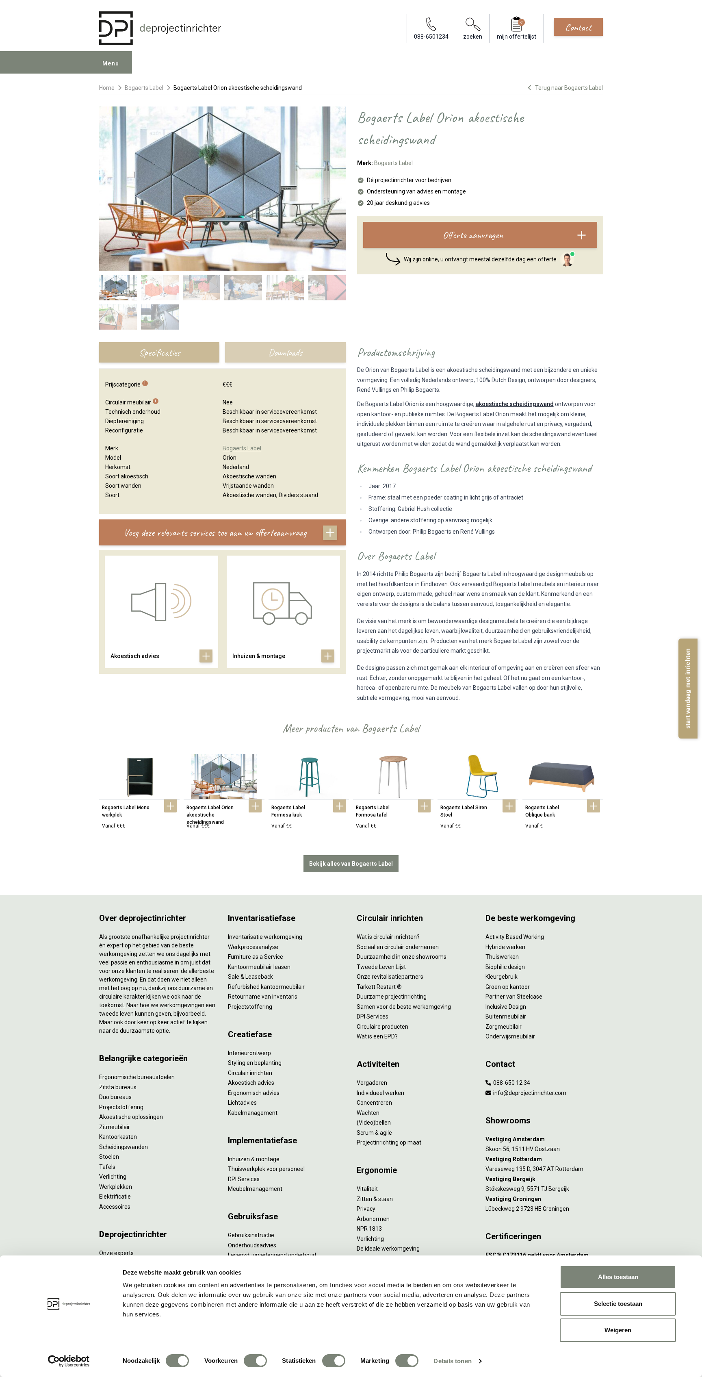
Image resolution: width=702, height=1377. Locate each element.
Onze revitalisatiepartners (390, 976)
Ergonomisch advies (254, 1093)
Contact (578, 27)
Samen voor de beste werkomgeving (404, 1006)
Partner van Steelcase (513, 996)
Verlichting (112, 1176)
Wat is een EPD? (377, 1036)
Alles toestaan (618, 1276)
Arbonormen (373, 1219)
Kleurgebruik (501, 976)
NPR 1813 (369, 1228)
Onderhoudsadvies (252, 1245)
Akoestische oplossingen (131, 1117)
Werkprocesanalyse (253, 947)
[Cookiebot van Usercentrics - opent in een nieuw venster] (68, 1361)
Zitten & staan (375, 1199)
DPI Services (244, 1179)
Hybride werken (505, 947)
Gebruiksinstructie (251, 1235)
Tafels (107, 1167)
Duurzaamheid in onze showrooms (401, 956)
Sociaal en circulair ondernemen (398, 947)
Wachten (368, 1113)
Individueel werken (380, 1093)
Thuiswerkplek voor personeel (266, 1169)
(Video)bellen (374, 1122)
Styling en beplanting (255, 1063)
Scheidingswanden (123, 1147)
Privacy (366, 1208)
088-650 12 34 (511, 1082)
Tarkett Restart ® (379, 987)
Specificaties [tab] (159, 352)
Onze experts (116, 1253)
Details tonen (452, 1360)
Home (107, 88)
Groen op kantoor (507, 987)
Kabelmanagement (252, 1113)
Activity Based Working (514, 937)
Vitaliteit (367, 1189)
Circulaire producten (382, 1026)
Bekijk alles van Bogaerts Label (351, 863)
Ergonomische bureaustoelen (137, 1077)
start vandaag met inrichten (687, 688)
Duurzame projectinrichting (392, 996)
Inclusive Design (505, 1006)
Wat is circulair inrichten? (388, 937)
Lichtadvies (242, 1102)
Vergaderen (372, 1082)
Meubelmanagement (255, 1189)
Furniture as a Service (255, 956)
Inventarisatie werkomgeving (265, 937)
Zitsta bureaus (117, 1087)
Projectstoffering (121, 1107)
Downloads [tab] (285, 352)
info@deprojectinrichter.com (529, 1093)
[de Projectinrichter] (160, 28)
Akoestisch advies (251, 1082)
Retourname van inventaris (262, 996)
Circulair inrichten (250, 1073)
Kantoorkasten (118, 1137)
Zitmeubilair (114, 1127)
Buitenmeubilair (505, 1016)
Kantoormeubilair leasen (259, 967)
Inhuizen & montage (254, 1159)
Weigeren (617, 1330)
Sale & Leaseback (250, 976)
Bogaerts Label (144, 88)
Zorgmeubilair (503, 1026)
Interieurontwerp (249, 1053)
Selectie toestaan (618, 1303)
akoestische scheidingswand (515, 404)
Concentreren (374, 1102)
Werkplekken (115, 1187)
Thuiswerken (502, 956)
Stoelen (109, 1156)
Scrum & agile (374, 1132)
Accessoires (114, 1206)
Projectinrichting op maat (389, 1142)
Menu (110, 63)
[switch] (255, 1360)
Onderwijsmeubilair (510, 1036)
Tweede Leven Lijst (381, 967)
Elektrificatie (115, 1196)
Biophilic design (505, 967)
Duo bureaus (115, 1097)
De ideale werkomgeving (388, 1248)
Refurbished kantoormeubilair (266, 987)
